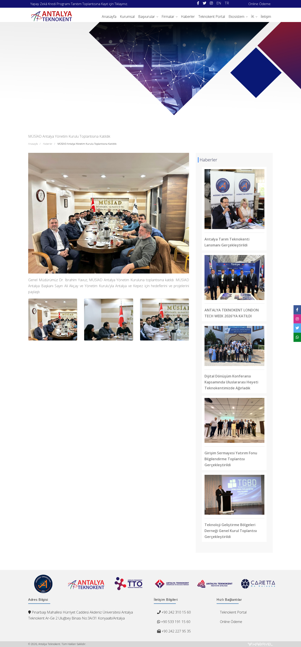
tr (227, 3)
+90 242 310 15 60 (176, 612)
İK (252, 16)
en (218, 3)
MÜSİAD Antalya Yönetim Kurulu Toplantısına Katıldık (87, 143)
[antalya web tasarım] (260, 644)
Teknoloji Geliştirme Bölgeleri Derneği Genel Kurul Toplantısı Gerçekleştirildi (230, 530)
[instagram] (211, 3)
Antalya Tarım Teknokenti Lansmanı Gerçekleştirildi (226, 242)
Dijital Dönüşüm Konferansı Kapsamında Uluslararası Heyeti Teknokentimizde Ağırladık (231, 382)
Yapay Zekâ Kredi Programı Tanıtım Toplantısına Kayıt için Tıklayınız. (79, 4)
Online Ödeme (259, 4)
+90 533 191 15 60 (175, 621)
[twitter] (204, 3)
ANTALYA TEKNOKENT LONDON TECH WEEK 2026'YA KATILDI (231, 313)
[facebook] (198, 3)
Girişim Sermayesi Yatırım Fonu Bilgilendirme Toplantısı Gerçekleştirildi (230, 459)
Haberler (188, 16)
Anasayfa (109, 16)
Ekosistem (236, 16)
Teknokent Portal (211, 16)
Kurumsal (127, 16)
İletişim (266, 16)
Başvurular (146, 16)
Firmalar (168, 16)
